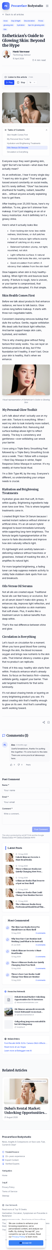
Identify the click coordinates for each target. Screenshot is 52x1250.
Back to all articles (14, 14)
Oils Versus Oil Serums (17, 147)
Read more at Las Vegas (15, 1047)
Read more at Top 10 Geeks (14, 1209)
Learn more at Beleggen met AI (18, 1050)
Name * (5, 785)
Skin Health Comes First (17, 135)
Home (4, 1175)
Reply (28, 765)
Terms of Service (23, 837)
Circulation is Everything (17, 152)
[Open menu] (47, 6)
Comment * (7, 808)
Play (11, 82)
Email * (5, 797)
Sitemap (5, 1196)
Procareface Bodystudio (16, 1136)
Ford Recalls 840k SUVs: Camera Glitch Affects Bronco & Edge (26, 1043)
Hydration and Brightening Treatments (23, 143)
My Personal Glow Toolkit (18, 139)
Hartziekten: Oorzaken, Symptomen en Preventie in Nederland (24, 1214)
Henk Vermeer (21, 51)
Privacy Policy (7, 837)
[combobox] (32, 82)
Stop (23, 82)
